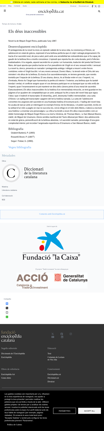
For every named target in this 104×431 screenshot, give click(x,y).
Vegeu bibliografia (19, 147)
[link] (52, 214)
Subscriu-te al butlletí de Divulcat (76, 2)
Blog (9, 6)
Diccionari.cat (84, 6)
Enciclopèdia (6, 357)
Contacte (17, 6)
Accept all (89, 411)
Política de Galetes (14, 425)
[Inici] (51, 11)
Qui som (3, 6)
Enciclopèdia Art (8, 374)
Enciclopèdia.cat (54, 374)
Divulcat (73, 6)
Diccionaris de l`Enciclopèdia (13, 353)
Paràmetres (64, 411)
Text (49, 353)
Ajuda (25, 6)
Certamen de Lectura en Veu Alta (56, 358)
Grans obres (6, 378)
